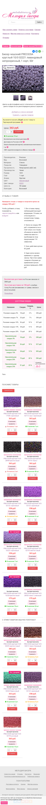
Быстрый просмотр (12, 411)
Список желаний (32, 789)
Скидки (37, 30)
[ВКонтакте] (33, 51)
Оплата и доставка (25, 30)
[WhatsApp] (39, 51)
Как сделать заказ (10, 30)
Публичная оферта (33, 776)
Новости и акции (9, 774)
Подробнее (8, 293)
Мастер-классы (33, 784)
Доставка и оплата (12, 784)
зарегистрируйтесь (9, 213)
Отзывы (6, 38)
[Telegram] (36, 51)
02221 (21, 183)
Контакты (35, 34)
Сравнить (40, 365)
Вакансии (37, 774)
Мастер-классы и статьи (20, 34)
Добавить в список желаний (22, 112)
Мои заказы (21, 789)
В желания (12, 421)
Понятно (4, 803)
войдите (5, 216)
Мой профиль (10, 789)
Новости (6, 34)
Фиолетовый (24, 181)
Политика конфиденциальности (14, 776)
